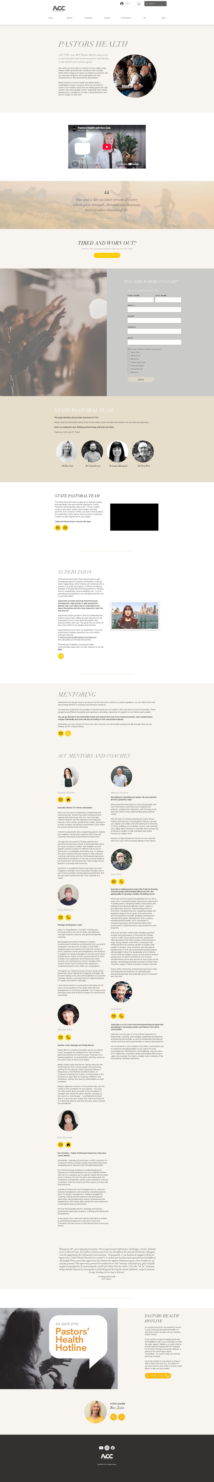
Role (130, 338)
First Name (134, 295)
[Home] (121, 882)
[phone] (121, 1417)
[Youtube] (101, 1447)
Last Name (160, 295)
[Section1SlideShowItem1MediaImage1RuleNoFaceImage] (107, 222)
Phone (131, 316)
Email (131, 305)
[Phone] (68, 917)
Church (132, 327)
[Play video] (135, 616)
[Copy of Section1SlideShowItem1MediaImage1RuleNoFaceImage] (108, 1282)
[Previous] (7, 205)
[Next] (206, 205)
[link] (139, 3)
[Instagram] (107, 1447)
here (60, 649)
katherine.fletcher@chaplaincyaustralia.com (78, 637)
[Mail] (58, 528)
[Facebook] (112, 1447)
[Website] (68, 800)
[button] (153, 95)
